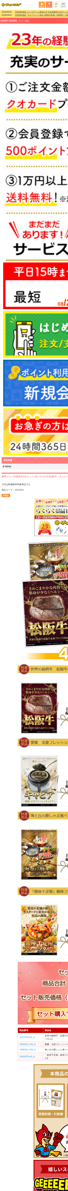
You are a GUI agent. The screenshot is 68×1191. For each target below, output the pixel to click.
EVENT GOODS (9, 18)
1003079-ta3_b (27, 1054)
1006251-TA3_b (27, 1047)
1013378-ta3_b (27, 1035)
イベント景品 (24, 19)
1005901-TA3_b (27, 1042)
